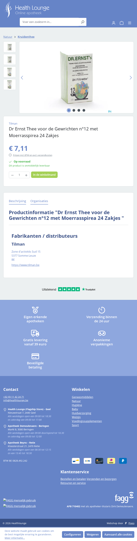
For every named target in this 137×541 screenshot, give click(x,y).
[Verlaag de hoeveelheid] (12, 175)
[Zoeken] (83, 22)
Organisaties (39, 201)
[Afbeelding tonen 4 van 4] (84, 110)
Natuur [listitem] (76, 401)
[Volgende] (130, 77)
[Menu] (130, 22)
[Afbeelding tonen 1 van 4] (68, 110)
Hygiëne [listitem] (77, 405)
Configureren (72, 534)
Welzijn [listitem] (76, 417)
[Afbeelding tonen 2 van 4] (74, 110)
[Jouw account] (114, 22)
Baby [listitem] (75, 409)
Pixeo (131, 523)
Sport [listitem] (75, 425)
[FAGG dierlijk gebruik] (28, 506)
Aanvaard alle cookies (118, 534)
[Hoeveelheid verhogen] (26, 175)
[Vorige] (21, 77)
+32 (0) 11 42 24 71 (13, 396)
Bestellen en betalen (73, 479)
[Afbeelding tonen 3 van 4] (79, 110)
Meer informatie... (15, 537)
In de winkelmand (44, 175)
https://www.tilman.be (25, 265)
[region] (68, 77)
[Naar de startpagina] (26, 9)
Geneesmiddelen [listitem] (82, 397)
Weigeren (93, 534)
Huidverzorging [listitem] (81, 413)
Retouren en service (73, 483)
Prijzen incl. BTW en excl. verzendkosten (32, 155)
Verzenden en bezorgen (102, 479)
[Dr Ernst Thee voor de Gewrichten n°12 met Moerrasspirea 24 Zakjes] (76, 77)
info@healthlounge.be (15, 400)
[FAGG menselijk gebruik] (28, 500)
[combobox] (49, 22)
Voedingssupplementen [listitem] (87, 421)
